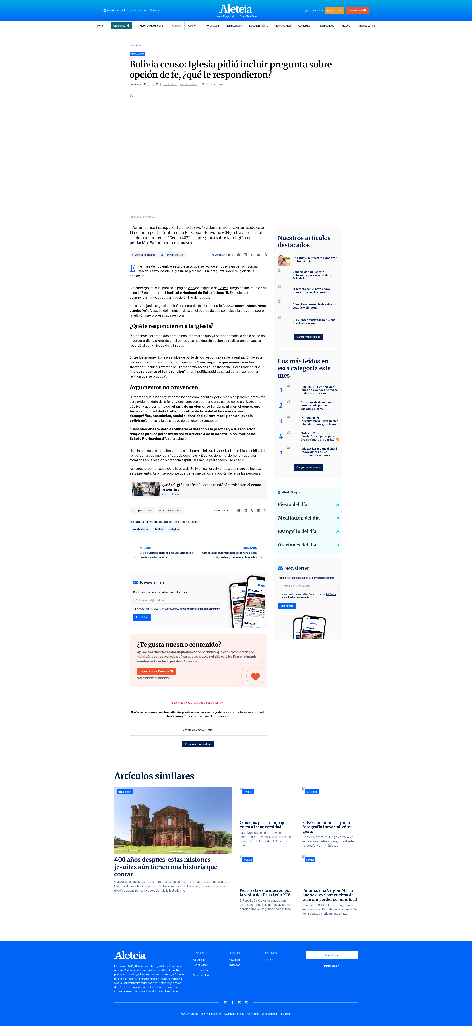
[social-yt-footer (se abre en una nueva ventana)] (225, 1002)
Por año (268, 959)
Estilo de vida (283, 25)
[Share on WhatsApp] (265, 254)
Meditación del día (299, 518)
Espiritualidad (234, 25)
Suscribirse (331, 955)
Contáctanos (269, 1013)
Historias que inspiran (151, 25)
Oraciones (119, 25)
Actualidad (304, 25)
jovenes (247, 792)
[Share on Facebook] (238, 254)
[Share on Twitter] (252, 254)
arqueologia (124, 792)
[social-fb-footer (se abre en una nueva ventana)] (232, 1002)
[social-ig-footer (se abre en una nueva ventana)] (246, 1002)
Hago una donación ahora (154, 671)
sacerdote (312, 792)
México (346, 25)
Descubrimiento (258, 25)
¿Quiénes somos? (234, 1013)
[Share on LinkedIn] (245, 254)
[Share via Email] (258, 254)
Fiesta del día (293, 504)
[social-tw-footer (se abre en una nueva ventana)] (239, 1002)
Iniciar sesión (315, 10)
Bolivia (223, 288)
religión (174, 529)
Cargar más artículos (308, 336)
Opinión (192, 25)
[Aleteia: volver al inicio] (236, 8)
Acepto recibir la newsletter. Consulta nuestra (178, 608)
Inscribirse (142, 617)
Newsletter (235, 959)
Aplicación (234, 965)
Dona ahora (355, 10)
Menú (100, 25)
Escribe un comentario (198, 744)
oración (247, 859)
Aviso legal (253, 1013)
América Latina (366, 25)
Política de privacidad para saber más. (200, 608)
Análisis (176, 25)
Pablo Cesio (170, 84)
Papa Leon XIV (326, 25)
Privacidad (285, 1013)
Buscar (156, 10)
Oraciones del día (297, 545)
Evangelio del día (297, 531)
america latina (140, 529)
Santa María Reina (248, 16)
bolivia (159, 529)
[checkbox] (134, 609)
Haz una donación (211, 1013)
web (191, 288)
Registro (332, 10)
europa (310, 860)
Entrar (209, 730)
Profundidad (212, 25)
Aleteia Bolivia (188, 84)
